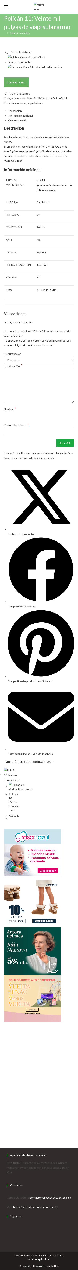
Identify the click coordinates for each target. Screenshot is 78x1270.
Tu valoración (13, 366)
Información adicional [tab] (20, 115)
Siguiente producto (19, 62)
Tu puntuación (12, 353)
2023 (40, 240)
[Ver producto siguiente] (32, 62)
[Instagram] (8, 1233)
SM (38, 214)
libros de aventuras (15, 103)
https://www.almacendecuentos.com (35, 1207)
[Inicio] (5, 32)
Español (41, 252)
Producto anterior (21, 52)
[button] (17, 93)
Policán (41, 227)
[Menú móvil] (6, 6)
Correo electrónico (16, 425)
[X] (8, 1223)
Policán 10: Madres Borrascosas (14, 802)
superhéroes (35, 103)
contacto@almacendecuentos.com (50, 1197)
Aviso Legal (55, 1255)
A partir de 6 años (20, 32)
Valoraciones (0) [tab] (17, 120)
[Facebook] (8, 1228)
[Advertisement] (39, 1087)
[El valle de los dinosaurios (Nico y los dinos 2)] (35, 66)
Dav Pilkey (43, 202)
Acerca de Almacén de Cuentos (30, 1255)
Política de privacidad (39, 1259)
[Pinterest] (8, 1238)
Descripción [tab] (15, 110)
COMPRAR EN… (16, 82)
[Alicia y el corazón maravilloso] (26, 56)
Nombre (10, 409)
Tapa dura (42, 264)
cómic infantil (59, 98)
